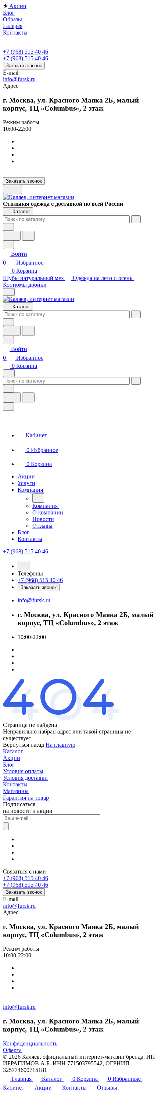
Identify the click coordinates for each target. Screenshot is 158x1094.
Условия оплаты (23, 771)
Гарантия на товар (26, 798)
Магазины (16, 791)
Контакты (15, 784)
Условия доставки (25, 778)
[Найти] (28, 236)
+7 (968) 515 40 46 (25, 52)
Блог (9, 764)
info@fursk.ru (19, 79)
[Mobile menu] (9, 373)
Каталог (13, 751)
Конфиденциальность (30, 1043)
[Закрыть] (8, 406)
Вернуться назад (23, 745)
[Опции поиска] (8, 227)
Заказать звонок (24, 65)
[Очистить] (136, 219)
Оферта (12, 1050)
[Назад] (38, 498)
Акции (11, 758)
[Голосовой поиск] (12, 236)
